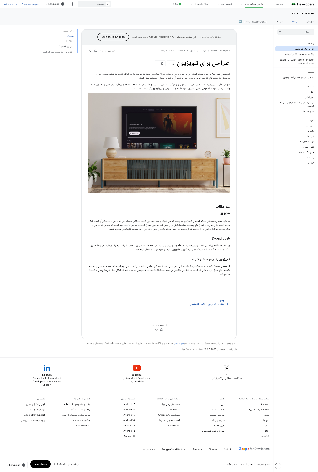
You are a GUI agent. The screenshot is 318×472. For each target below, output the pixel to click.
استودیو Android (30, 3)
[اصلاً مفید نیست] (90, 50)
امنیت (266, 414)
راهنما (294, 21)
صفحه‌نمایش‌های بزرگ (170, 404)
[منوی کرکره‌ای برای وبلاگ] (168, 4)
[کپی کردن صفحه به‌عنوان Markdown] (162, 63)
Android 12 (129, 430)
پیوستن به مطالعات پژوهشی (33, 420)
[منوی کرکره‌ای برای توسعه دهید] (216, 4)
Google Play (201, 3)
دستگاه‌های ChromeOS (169, 414)
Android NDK (83, 425)
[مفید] (95, 50)
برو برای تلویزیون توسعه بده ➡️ (253, 21)
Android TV (174, 425)
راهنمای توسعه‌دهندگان (80, 409)
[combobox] (94, 4)
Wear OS (175, 409)
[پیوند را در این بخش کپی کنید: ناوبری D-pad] (208, 239)
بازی (223, 404)
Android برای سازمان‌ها (259, 409)
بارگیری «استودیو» (81, 420)
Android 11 (129, 436)
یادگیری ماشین (218, 409)
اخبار (267, 425)
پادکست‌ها (265, 436)
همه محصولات (148, 449)
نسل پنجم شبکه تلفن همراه (213, 430)
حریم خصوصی (218, 425)
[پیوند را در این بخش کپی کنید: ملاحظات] (212, 207)
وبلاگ (175, 3)
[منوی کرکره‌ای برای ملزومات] (271, 4)
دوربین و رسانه (218, 420)
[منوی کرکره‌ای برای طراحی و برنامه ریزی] (240, 4)
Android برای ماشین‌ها (169, 420)
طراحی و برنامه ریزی (254, 3)
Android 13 (129, 425)
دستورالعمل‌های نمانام (236, 464)
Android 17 (129, 404)
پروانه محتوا (179, 343)
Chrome (213, 449)
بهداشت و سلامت (217, 414)
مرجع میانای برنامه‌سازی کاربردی (76, 414)
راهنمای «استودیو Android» (77, 404)
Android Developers (220, 50)
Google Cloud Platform (173, 449)
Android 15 (129, 414)
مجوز (250, 464)
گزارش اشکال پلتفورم (35, 404)
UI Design (307, 13)
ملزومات (279, 3)
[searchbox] (295, 32)
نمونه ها (279, 21)
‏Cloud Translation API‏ (162, 37)
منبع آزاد (265, 420)
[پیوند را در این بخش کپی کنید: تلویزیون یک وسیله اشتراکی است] (185, 259)
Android (265, 404)
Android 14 (129, 420)
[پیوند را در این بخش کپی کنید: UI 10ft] (216, 214)
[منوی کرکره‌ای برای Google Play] (190, 4)
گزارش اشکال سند (37, 409)
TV (293, 13)
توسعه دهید (226, 3)
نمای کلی (310, 21)
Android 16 (129, 409)
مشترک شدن (40, 464)
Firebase (197, 449)
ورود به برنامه (10, 3)
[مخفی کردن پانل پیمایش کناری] (278, 466)
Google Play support (34, 414)
